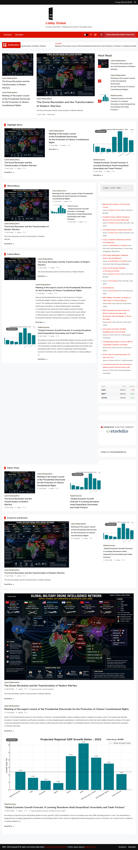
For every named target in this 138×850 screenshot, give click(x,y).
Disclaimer (8, 35)
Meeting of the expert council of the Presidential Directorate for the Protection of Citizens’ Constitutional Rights (84, 46)
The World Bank (113, 281)
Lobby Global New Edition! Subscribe (120, 35)
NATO (109, 303)
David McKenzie (108, 288)
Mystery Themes (90, 847)
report (63, 811)
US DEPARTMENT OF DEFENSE (117, 245)
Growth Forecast (54, 811)
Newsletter (19, 35)
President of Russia (114, 210)
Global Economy (116, 95)
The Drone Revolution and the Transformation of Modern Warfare (16, 84)
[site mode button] (86, 35)
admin (19, 168)
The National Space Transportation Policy (117, 230)
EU (109, 335)
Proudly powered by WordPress (55, 847)
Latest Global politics (9, 78)
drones (39, 689)
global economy (42, 811)
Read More (8, 172)
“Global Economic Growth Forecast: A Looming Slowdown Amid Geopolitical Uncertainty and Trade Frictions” (123, 104)
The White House (113, 223)
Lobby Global (56, 23)
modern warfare (48, 689)
